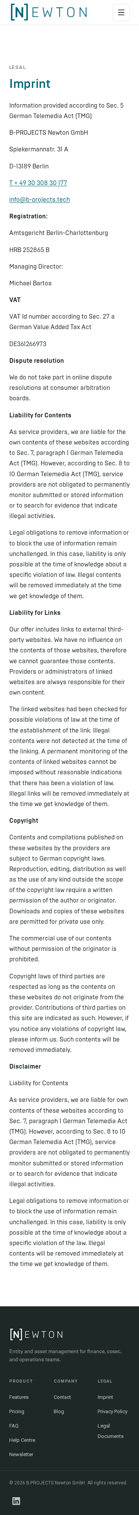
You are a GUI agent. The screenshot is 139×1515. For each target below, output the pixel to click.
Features (19, 1397)
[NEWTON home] (48, 12)
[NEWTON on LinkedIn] (16, 1501)
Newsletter (21, 1454)
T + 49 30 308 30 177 (38, 183)
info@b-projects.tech (39, 199)
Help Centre (22, 1440)
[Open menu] (121, 12)
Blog (59, 1411)
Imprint (105, 1397)
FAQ (14, 1426)
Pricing (16, 1411)
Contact (62, 1397)
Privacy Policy (112, 1411)
